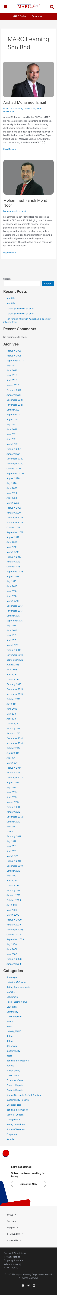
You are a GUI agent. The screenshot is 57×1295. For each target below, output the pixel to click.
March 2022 (12, 385)
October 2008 (13, 934)
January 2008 (13, 964)
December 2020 (14, 458)
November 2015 (14, 694)
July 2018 (11, 581)
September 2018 (14, 571)
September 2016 (14, 660)
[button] (5, 6)
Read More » (9, 148)
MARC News (12, 1075)
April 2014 (11, 758)
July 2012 (11, 826)
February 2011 (13, 861)
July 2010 (11, 875)
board (9, 1055)
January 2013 (13, 812)
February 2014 (13, 768)
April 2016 (11, 674)
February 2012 (13, 836)
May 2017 (11, 635)
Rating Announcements (18, 987)
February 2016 (13, 684)
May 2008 (11, 954)
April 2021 (11, 439)
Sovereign (11, 977)
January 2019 (13, 561)
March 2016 (12, 679)
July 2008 (11, 944)
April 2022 (11, 380)
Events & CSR (13, 1234)
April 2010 (11, 880)
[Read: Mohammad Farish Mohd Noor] (28, 177)
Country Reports (14, 1085)
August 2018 (12, 576)
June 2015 (11, 709)
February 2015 (13, 728)
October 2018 (13, 566)
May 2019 (11, 547)
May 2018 (11, 591)
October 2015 (13, 699)
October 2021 (13, 409)
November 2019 (14, 522)
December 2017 (14, 606)
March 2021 (12, 444)
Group (10, 1215)
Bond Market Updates (17, 1060)
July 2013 (11, 787)
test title (10, 298)
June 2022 (11, 370)
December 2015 (14, 689)
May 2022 (11, 375)
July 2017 (11, 625)
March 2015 (12, 723)
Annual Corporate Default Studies (23, 1095)
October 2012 (13, 821)
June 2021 (11, 429)
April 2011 (11, 851)
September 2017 (14, 620)
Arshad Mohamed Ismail (24, 102)
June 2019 (11, 542)
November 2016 (14, 655)
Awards (10, 1139)
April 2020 (11, 498)
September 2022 (15, 360)
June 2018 (11, 586)
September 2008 (15, 939)
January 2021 (13, 454)
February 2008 (14, 959)
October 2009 (13, 900)
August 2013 (12, 782)
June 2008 (11, 949)
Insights (11, 1227)
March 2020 (12, 503)
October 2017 (13, 615)
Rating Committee (15, 1124)
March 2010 (12, 885)
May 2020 (11, 493)
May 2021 (11, 434)
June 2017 (11, 630)
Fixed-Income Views (16, 1002)
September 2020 (15, 473)
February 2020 (14, 507)
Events (9, 1021)
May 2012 (11, 831)
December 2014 (14, 738)
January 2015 (13, 733)
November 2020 (14, 463)
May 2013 (11, 792)
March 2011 (12, 856)
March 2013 (12, 802)
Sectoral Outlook (14, 1114)
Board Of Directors (12, 108)
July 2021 (11, 424)
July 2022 (11, 365)
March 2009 (12, 914)
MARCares (11, 992)
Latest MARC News (16, 982)
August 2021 (12, 419)
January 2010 (13, 895)
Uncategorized (13, 1105)
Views (9, 1026)
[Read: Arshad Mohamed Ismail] (28, 79)
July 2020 (11, 483)
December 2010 (14, 866)
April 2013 (11, 797)
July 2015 (11, 704)
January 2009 (13, 924)
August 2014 (12, 753)
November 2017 (14, 610)
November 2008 (14, 929)
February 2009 (14, 919)
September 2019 (14, 532)
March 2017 (12, 645)
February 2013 (13, 807)
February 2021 (13, 449)
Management (10, 211)
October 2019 (13, 527)
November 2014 (14, 743)
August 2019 (12, 537)
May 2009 (11, 910)
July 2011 (11, 841)
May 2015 (11, 713)
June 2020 (11, 488)
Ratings (10, 1036)
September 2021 (14, 414)
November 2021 (14, 405)
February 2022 (13, 390)
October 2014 (13, 748)
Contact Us (12, 1240)
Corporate (11, 1134)
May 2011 (11, 846)
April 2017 (11, 640)
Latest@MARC (13, 1031)
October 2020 (13, 468)
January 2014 (13, 772)
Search (7, 279)
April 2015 (11, 718)
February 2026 (14, 350)
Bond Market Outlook (17, 1109)
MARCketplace (14, 1016)
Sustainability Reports (17, 1100)
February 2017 (13, 650)
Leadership (29, 108)
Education (11, 1006)
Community (12, 1011)
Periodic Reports (14, 1090)
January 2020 (13, 512)
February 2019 (13, 557)
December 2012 (14, 816)
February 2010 (13, 890)
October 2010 (13, 870)
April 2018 (11, 596)
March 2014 (12, 763)
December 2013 (14, 777)
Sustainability (13, 1051)
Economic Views (14, 1080)
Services (11, 1221)
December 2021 (14, 400)
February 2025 (13, 355)
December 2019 (14, 517)
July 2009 (11, 905)
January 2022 (13, 395)
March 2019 (12, 552)
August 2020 (13, 478)
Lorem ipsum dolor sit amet (20, 308)
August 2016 (12, 664)
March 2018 (12, 601)
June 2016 (11, 669)
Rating (9, 1041)
